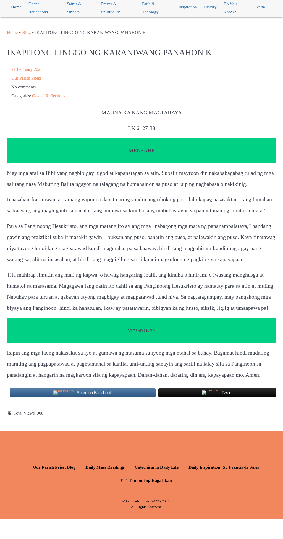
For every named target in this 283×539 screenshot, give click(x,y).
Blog (26, 32)
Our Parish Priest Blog (54, 467)
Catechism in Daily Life (157, 467)
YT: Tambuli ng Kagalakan (146, 480)
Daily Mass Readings (105, 467)
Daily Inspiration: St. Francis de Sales (223, 467)
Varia (260, 7)
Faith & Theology (150, 8)
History (210, 7)
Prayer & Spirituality (110, 8)
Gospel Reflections (38, 8)
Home (16, 7)
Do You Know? (230, 8)
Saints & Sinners (74, 8)
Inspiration (188, 7)
